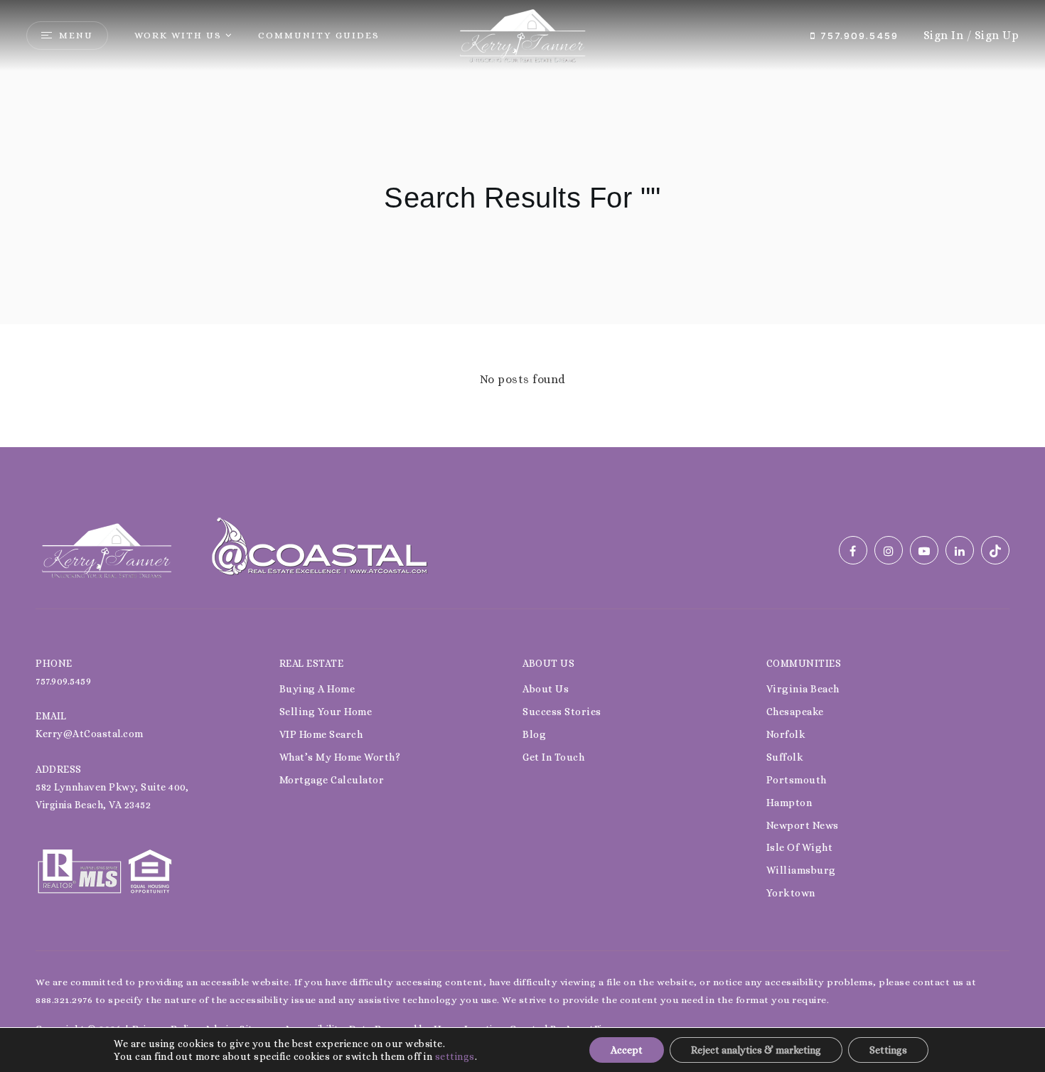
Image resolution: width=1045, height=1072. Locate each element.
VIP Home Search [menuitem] (321, 734)
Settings (888, 1050)
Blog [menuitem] (534, 734)
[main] (522, 223)
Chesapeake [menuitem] (795, 711)
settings (455, 1056)
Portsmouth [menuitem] (796, 780)
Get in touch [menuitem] (553, 757)
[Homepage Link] (522, 34)
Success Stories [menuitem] (561, 711)
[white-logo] (107, 549)
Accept (627, 1050)
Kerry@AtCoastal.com (90, 733)
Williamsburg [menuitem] (801, 870)
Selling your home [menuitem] (326, 711)
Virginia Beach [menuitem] (803, 689)
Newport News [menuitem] (802, 825)
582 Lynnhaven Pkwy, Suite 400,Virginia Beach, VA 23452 (112, 795)
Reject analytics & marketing (756, 1050)
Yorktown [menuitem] (790, 893)
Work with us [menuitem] (178, 35)
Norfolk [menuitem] (786, 734)
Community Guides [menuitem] (319, 35)
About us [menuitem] (545, 689)
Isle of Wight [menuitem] (799, 847)
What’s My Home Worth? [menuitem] (340, 757)
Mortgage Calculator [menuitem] (332, 780)
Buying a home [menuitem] (317, 689)
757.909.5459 (857, 35)
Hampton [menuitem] (789, 802)
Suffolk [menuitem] (785, 757)
